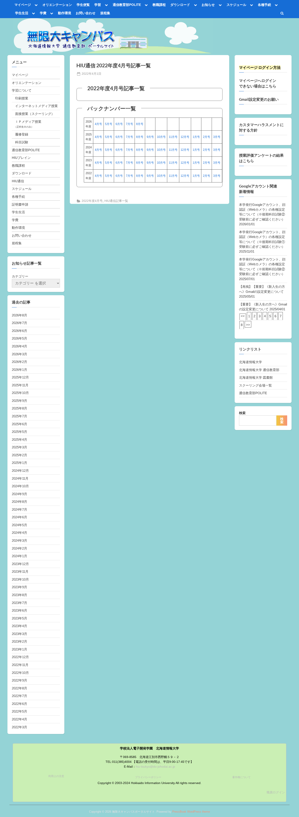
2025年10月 (20, 393)
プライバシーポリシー (148, 777)
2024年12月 (20, 470)
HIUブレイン (21, 158)
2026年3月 (19, 354)
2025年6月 (19, 424)
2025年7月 (19, 416)
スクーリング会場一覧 (255, 385)
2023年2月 (19, 641)
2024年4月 (19, 532)
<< (243, 316)
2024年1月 (19, 556)
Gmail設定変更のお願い (259, 99)
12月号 (185, 137)
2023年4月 (19, 626)
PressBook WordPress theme (191, 811)
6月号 (119, 124)
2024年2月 (19, 548)
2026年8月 (19, 315)
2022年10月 (20, 673)
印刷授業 (21, 98)
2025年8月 (19, 408)
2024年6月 (19, 517)
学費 (43, 13)
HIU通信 (18, 181)
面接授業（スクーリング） (35, 114)
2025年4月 (19, 439)
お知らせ (208, 5)
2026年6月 (19, 331)
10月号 (161, 137)
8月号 (139, 124)
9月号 (150, 137)
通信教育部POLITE (127, 5)
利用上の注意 (56, 776)
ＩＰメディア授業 (28, 121)
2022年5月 (19, 711)
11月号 (173, 137)
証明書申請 (20, 204)
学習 (97, 5)
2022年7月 (19, 696)
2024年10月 (20, 486)
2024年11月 (20, 478)
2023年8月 (19, 595)
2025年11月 (20, 385)
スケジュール (236, 5)
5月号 (108, 124)
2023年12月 (20, 564)
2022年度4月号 (92, 201)
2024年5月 (19, 525)
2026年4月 (19, 346)
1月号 (196, 137)
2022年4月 (19, 719)
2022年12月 (20, 657)
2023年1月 (19, 649)
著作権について (241, 777)
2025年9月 (19, 400)
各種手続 (264, 5)
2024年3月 (19, 540)
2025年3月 (19, 447)
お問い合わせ (85, 13)
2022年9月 (19, 680)
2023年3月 (19, 634)
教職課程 (159, 5)
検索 (242, 413)
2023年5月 (19, 618)
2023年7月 (19, 603)
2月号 (206, 137)
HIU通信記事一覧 (116, 201)
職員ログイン (276, 792)
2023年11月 (20, 571)
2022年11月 (20, 665)
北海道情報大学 (250, 362)
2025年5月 (19, 432)
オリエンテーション (57, 5)
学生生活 (21, 13)
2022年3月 (19, 727)
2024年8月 (19, 501)
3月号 (216, 137)
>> (248, 325)
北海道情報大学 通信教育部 (259, 370)
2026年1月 (19, 369)
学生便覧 (83, 5)
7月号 (129, 124)
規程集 (105, 13)
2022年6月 (19, 704)
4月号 (98, 124)
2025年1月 (19, 463)
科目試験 (21, 142)
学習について (22, 90)
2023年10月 (20, 579)
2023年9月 (19, 587)
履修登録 (21, 134)
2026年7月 (19, 323)
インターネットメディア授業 (36, 106)
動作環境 (64, 13)
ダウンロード (180, 5)
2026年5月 (19, 338)
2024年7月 (19, 509)
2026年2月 (19, 362)
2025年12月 (20, 377)
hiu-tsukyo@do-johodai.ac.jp (155, 766)
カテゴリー (20, 276)
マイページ (22, 5)
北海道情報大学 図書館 (256, 377)
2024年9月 (19, 494)
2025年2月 (19, 455)
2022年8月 (19, 688)
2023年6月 (19, 610)
